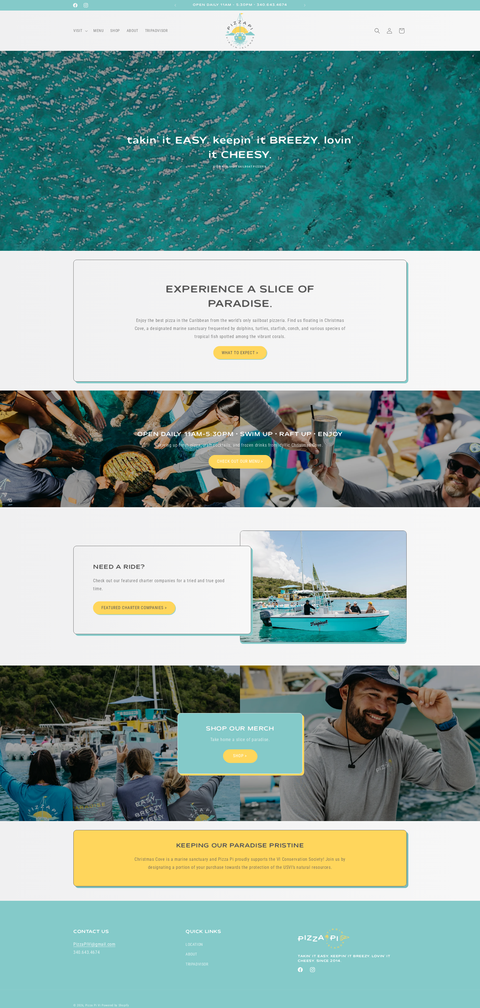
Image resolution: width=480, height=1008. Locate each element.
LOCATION (194, 944)
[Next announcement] (305, 5)
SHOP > (240, 755)
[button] (80, 30)
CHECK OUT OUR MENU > (240, 461)
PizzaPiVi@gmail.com (94, 944)
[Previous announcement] (175, 5)
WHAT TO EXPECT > (240, 352)
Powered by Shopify (115, 1005)
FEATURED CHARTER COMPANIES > (134, 607)
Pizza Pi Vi (93, 1005)
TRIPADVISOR (197, 964)
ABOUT (191, 954)
